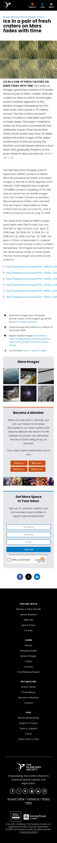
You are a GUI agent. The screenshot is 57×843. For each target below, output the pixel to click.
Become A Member (28, 697)
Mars (11, 342)
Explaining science (40, 338)
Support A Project (28, 723)
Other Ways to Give (28, 739)
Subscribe (28, 549)
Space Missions (28, 614)
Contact (28, 702)
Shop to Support (29, 728)
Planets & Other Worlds (28, 609)
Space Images (38, 350)
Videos (28, 661)
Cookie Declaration (28, 832)
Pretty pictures (22, 342)
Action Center (28, 686)
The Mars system (39, 342)
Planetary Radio (28, 650)
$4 (19, 463)
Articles (28, 645)
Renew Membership (28, 717)
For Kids (28, 630)
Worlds (12, 345)
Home (26, 350)
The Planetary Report (28, 672)
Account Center (16, 799)
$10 (37, 463)
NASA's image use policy (24, 321)
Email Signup (28, 692)
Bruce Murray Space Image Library (24, 17)
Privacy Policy (42, 554)
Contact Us (33, 799)
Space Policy (29, 625)
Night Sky (28, 619)
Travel (28, 733)
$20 (19, 469)
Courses (28, 666)
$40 (37, 469)
